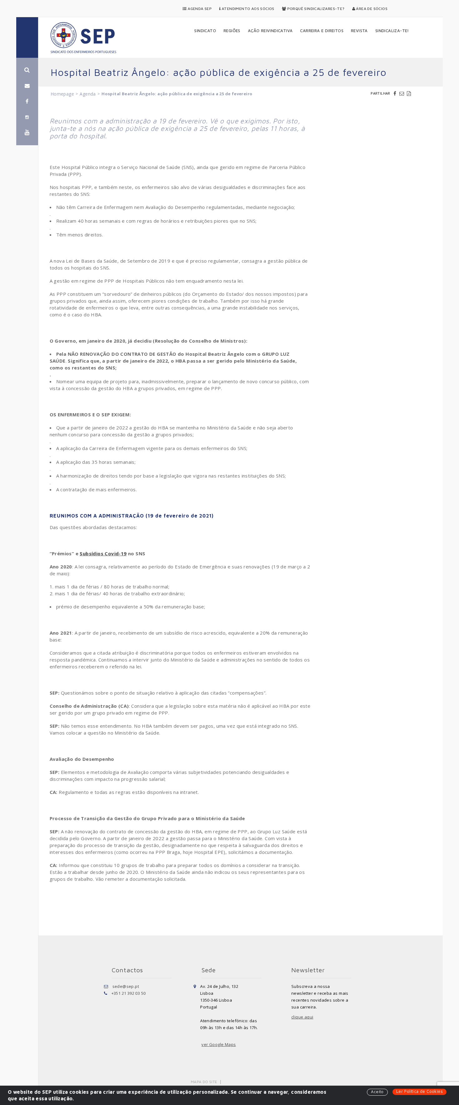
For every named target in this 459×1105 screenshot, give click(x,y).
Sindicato (205, 30)
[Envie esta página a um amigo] (402, 93)
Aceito (377, 1091)
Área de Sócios (371, 8)
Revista (359, 30)
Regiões (232, 30)
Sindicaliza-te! (392, 30)
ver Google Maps (218, 1044)
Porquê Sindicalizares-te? (315, 8)
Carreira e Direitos (321, 30)
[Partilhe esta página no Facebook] (395, 93)
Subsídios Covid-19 (103, 553)
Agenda (88, 94)
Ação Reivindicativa (270, 30)
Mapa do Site (204, 1081)
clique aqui (302, 1017)
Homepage (62, 94)
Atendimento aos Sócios (247, 8)
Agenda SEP (199, 8)
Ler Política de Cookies (419, 1091)
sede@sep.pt (125, 986)
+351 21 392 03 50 (128, 993)
